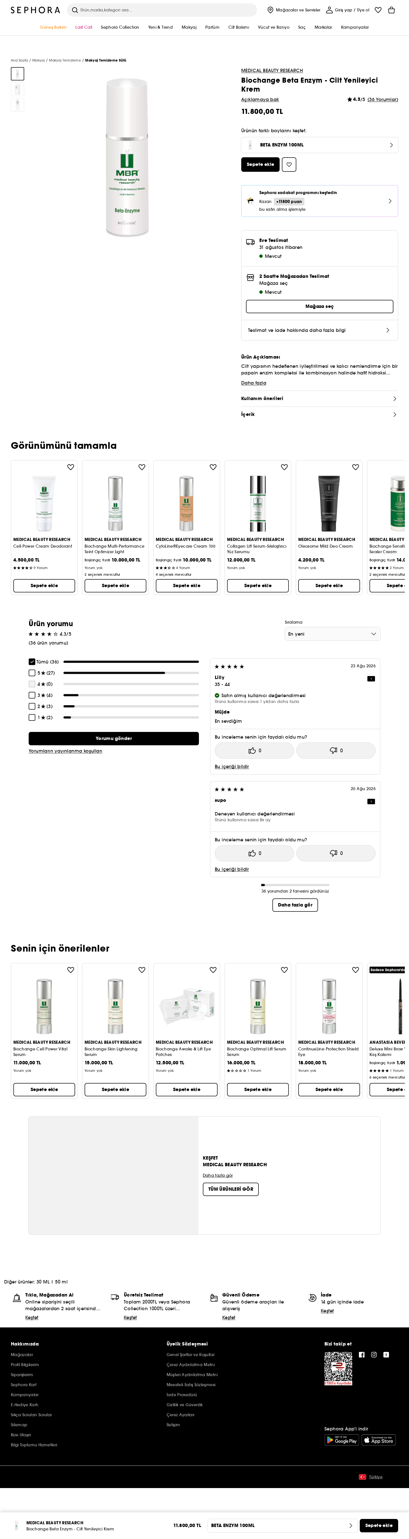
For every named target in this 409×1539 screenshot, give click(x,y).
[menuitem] (293, 10)
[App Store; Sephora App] (378, 1439)
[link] (114, 738)
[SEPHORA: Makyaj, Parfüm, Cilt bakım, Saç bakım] (35, 10)
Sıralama (294, 622)
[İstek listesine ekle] (70, 467)
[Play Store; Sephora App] (341, 1439)
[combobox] (332, 634)
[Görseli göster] (17, 73)
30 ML (43, 1282)
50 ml (61, 1282)
